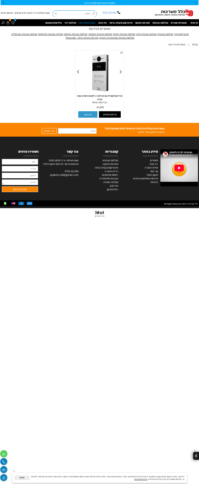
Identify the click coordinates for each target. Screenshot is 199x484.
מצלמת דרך (70, 22)
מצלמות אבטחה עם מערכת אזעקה (116, 37)
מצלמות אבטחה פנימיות (75, 34)
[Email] (4, 469)
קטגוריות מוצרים (179, 22)
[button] (88, 114)
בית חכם (102, 22)
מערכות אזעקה (142, 22)
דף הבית (194, 22)
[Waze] (4, 477)
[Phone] (4, 461)
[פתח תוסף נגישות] (196, 456)
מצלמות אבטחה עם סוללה (24, 34)
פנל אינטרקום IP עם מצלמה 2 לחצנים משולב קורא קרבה (99, 97)
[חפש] (3, 22)
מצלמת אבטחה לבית (146, 34)
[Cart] (8, 22)
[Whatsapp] (4, 453)
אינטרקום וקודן (181, 34)
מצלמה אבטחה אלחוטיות (50, 34)
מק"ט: (104, 102)
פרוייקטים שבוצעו (53, 22)
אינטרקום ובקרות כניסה (121, 22)
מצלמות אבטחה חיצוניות (100, 34)
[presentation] (3, 3)
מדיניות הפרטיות (140, 479)
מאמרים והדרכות (87, 22)
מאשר (22, 477)
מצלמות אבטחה (160, 22)
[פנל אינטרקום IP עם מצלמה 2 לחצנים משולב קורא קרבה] (99, 94)
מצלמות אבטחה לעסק (124, 34)
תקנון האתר (152, 175)
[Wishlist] (13, 22)
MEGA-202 (97, 102)
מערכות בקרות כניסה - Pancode (82, 37)
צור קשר (154, 171)
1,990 (101, 107)
